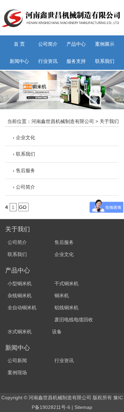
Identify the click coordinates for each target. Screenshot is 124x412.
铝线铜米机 (66, 307)
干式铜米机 (66, 283)
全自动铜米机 (22, 307)
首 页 (19, 44)
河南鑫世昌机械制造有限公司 (62, 121)
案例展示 (104, 44)
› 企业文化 (24, 137)
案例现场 (17, 372)
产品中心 (76, 44)
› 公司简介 (24, 187)
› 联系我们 (24, 154)
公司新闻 (17, 360)
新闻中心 (19, 61)
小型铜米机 (20, 283)
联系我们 (104, 61)
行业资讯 (48, 61)
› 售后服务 (24, 170)
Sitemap (83, 407)
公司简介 (48, 44)
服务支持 (76, 61)
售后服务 (64, 242)
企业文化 (64, 254)
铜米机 (61, 295)
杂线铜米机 (20, 295)
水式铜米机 (20, 331)
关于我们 (109, 121)
